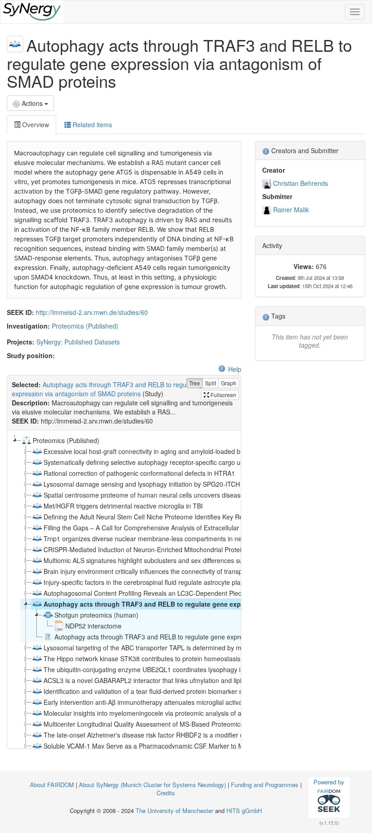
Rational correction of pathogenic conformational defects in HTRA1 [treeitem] (139, 473)
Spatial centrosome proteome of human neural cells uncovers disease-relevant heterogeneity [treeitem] (177, 494)
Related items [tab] (91, 124)
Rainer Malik (291, 209)
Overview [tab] (34, 124)
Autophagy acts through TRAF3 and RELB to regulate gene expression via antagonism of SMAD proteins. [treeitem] (205, 636)
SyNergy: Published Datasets (78, 341)
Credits (166, 792)
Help (234, 369)
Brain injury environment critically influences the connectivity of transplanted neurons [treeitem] (164, 571)
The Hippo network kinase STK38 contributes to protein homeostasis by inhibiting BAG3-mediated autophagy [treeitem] (200, 658)
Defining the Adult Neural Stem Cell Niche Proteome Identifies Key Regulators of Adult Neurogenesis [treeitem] (188, 516)
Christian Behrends (300, 183)
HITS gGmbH (244, 810)
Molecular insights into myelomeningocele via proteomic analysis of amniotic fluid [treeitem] (159, 713)
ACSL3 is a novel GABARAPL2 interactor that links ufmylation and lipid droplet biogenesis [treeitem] (171, 680)
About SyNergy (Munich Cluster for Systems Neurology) (152, 784)
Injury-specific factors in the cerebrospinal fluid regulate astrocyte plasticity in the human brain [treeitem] (178, 582)
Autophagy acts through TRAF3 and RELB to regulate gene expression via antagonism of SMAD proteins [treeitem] (207, 604)
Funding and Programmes (265, 784)
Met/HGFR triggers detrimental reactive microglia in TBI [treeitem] (123, 505)
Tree (194, 383)
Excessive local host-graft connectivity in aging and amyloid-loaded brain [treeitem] (147, 451)
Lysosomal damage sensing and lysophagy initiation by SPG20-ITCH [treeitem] (142, 484)
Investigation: (28, 325)
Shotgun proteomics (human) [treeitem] (96, 614)
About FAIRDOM (52, 784)
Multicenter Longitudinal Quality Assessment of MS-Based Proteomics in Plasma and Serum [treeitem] (175, 723)
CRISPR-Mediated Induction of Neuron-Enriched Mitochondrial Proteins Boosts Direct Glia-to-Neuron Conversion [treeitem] (205, 549)
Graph (228, 383)
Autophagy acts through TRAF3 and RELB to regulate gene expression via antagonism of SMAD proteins (112, 389)
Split (210, 383)
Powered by (328, 782)
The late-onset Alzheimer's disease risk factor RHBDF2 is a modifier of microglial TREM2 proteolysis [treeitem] (187, 734)
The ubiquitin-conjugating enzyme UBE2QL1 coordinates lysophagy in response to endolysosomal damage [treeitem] (197, 669)
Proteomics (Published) (85, 325)
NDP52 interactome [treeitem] (93, 625)
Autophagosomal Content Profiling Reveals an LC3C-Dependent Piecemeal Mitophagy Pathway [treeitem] (180, 593)
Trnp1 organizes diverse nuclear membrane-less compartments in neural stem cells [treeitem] (163, 538)
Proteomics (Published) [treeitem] (66, 440)
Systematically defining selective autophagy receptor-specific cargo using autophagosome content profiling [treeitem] (196, 462)
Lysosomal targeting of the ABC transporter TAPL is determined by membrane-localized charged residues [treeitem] (195, 647)
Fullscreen (222, 395)
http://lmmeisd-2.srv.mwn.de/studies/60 (92, 312)
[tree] (124, 589)
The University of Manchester (174, 810)
